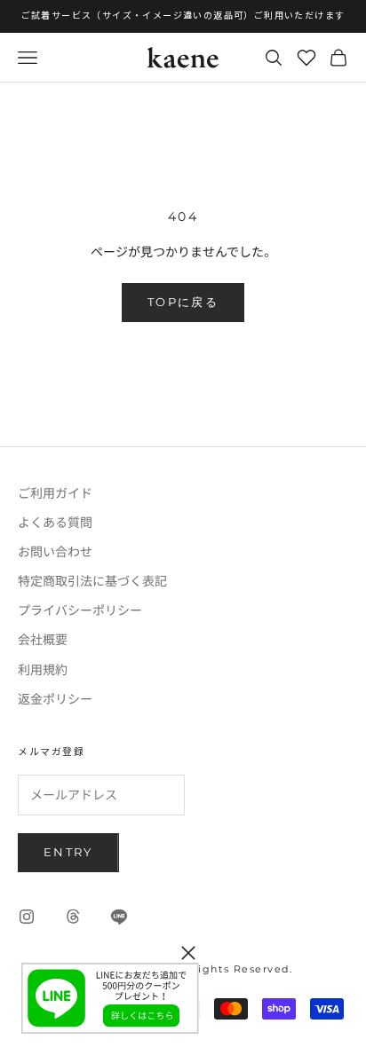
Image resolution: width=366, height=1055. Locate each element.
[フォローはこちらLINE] (119, 916)
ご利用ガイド (55, 492)
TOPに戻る (183, 302)
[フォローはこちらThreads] (73, 916)
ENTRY (68, 852)
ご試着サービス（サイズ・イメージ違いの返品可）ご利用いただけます (183, 15)
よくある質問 (55, 522)
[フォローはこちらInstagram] (27, 916)
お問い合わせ (55, 551)
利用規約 (43, 669)
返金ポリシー (55, 698)
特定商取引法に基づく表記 (92, 580)
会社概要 (43, 639)
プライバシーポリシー (80, 609)
